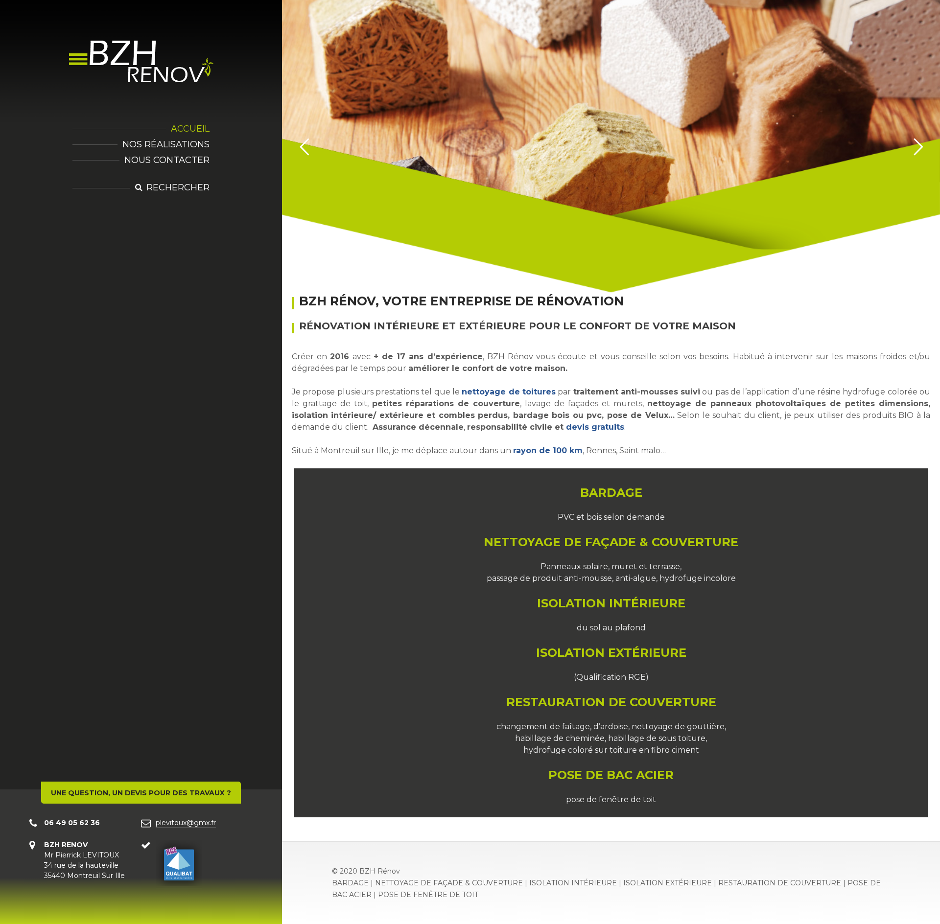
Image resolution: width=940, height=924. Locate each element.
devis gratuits (595, 427)
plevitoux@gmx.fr (186, 822)
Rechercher (178, 187)
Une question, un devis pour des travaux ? (141, 792)
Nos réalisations (166, 144)
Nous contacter (167, 160)
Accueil (190, 128)
